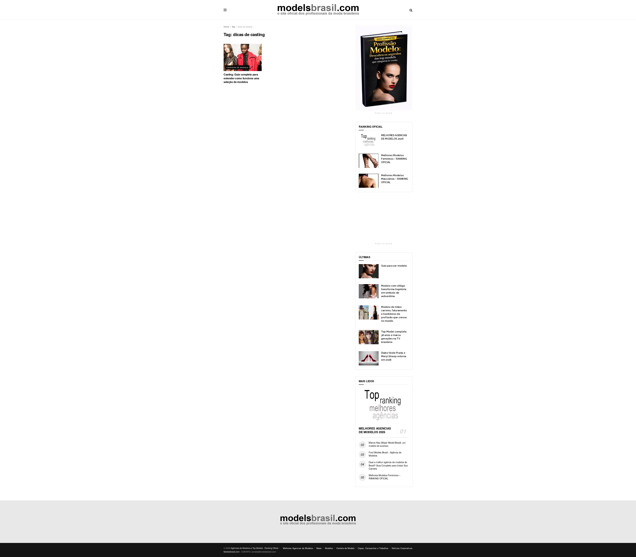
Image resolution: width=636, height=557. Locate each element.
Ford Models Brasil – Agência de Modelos (385, 454)
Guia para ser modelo (394, 265)
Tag (233, 26)
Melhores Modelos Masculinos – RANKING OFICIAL (394, 179)
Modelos (329, 548)
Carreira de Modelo (237, 67)
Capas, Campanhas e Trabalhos (373, 548)
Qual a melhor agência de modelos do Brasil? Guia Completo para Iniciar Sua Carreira (388, 465)
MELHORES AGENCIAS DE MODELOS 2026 (375, 430)
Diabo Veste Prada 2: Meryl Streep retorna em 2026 (393, 356)
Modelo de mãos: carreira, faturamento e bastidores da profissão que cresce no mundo (394, 313)
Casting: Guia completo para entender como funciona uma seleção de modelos (241, 78)
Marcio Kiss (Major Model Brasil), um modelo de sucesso (387, 444)
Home (226, 26)
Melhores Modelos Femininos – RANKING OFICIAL (394, 159)
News (319, 548)
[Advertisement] (384, 219)
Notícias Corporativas (402, 548)
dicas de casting (245, 26)
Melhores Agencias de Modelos (298, 548)
